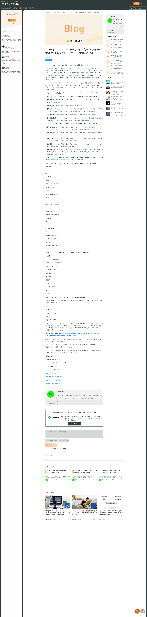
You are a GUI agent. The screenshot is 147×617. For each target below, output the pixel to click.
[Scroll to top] (142, 611)
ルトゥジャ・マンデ (60, 391)
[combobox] (137, 8)
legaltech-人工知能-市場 (52, 369)
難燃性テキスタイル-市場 (52, 380)
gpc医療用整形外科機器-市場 (53, 376)
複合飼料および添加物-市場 (53, 383)
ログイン (59, 449)
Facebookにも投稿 (52, 440)
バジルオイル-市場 (50, 373)
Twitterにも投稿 (65, 440)
